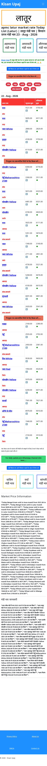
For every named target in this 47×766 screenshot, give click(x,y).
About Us (35, 736)
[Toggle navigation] (43, 4)
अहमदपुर (4, 229)
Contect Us (35, 748)
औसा (3, 114)
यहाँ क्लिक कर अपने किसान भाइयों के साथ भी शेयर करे (23, 69)
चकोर (3, 208)
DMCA (11, 748)
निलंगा (3, 375)
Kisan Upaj (5, 60)
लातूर (3, 124)
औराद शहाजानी (6, 239)
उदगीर (4, 197)
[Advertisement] (23, 705)
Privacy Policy (12, 736)
